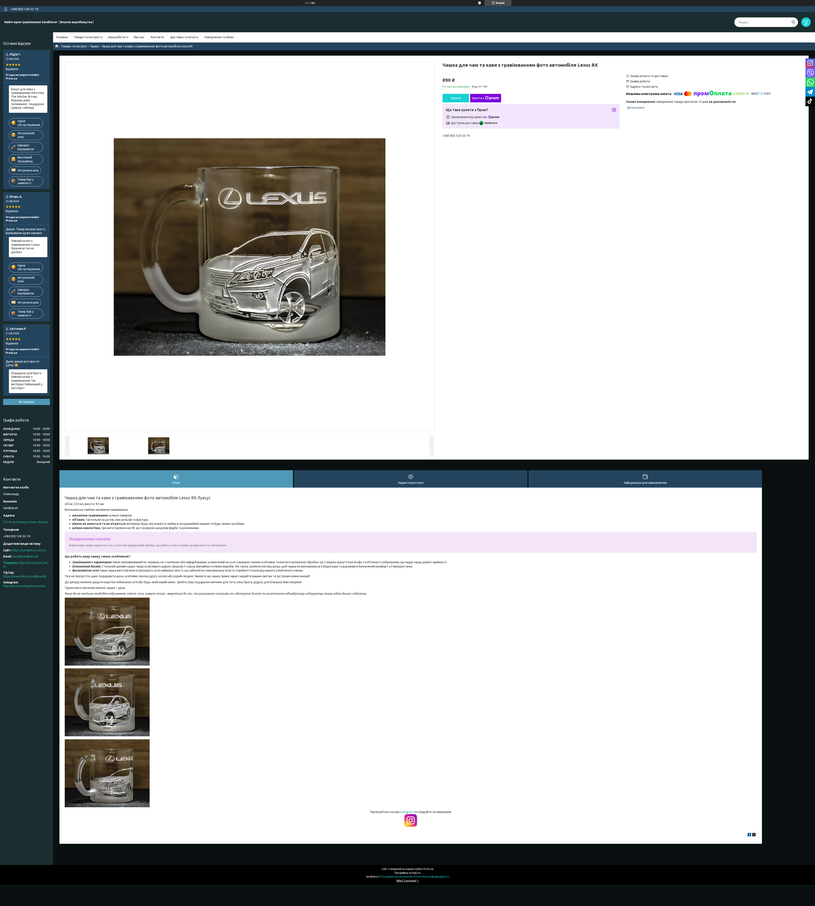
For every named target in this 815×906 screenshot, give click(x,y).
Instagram (407, 812)
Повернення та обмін (219, 37)
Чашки (94, 46)
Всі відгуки (26, 402)
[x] (754, 835)
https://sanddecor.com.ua (29, 550)
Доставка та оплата (184, 37)
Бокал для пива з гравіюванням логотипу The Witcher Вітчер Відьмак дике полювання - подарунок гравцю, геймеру (27, 98)
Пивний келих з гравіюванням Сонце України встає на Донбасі (25, 246)
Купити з (478, 98)
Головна (61, 37)
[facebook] (749, 835)
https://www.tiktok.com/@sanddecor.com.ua (26, 576)
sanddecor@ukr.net (25, 556)
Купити (456, 98)
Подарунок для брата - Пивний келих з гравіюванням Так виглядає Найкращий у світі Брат (27, 380)
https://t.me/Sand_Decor (26, 564)
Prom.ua (428, 869)
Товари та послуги (87, 37)
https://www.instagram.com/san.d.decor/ (26, 586)
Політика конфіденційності (432, 876)
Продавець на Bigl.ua (407, 872)
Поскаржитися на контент (397, 876)
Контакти (157, 37)
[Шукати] (793, 22)
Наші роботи (116, 37)
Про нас (139, 37)
